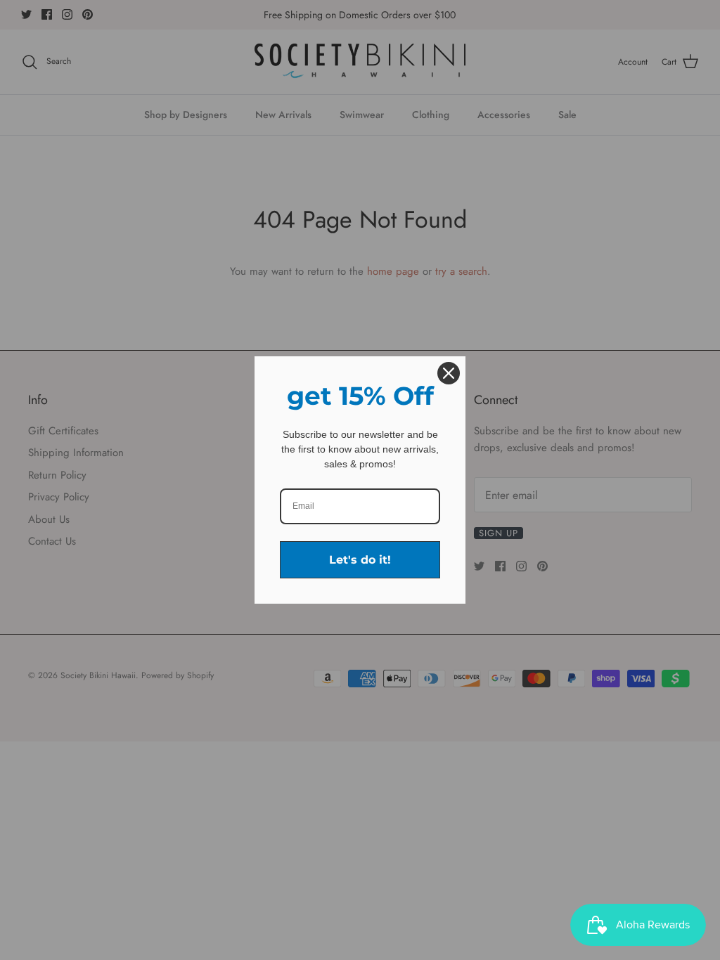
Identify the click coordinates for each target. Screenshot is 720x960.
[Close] (448, 373)
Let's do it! (360, 559)
